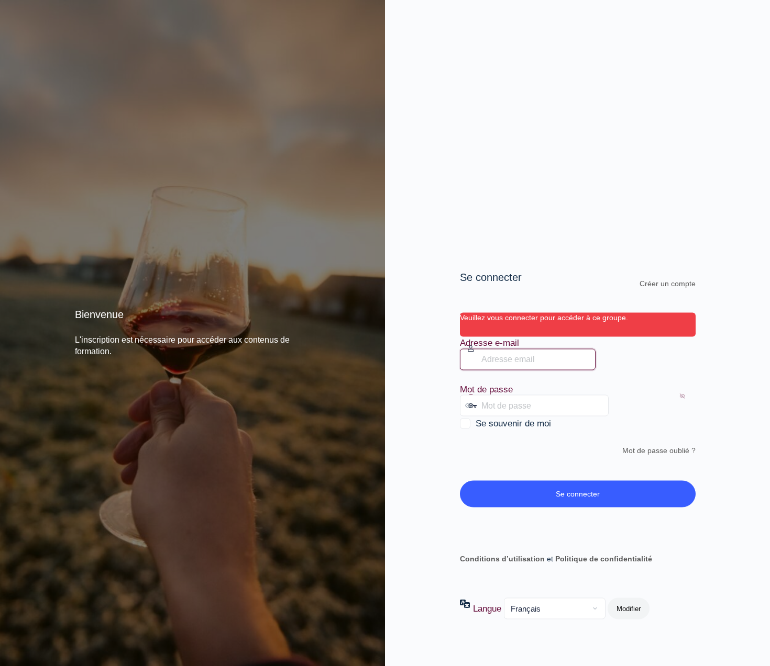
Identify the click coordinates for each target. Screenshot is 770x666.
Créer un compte (668, 283)
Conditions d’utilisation (502, 558)
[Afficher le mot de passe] (619, 405)
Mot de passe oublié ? (659, 450)
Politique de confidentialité (603, 558)
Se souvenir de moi (513, 423)
